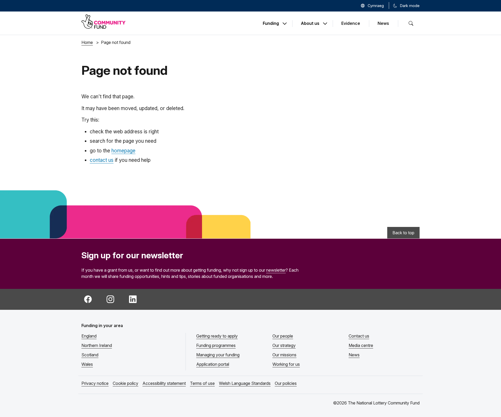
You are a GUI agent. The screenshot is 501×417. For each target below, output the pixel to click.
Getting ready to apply (217, 336)
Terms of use (202, 383)
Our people (282, 336)
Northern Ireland (96, 345)
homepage (123, 151)
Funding (271, 23)
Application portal (212, 364)
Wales (87, 364)
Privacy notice (95, 383)
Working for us (286, 364)
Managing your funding (218, 354)
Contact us (359, 336)
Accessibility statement (164, 383)
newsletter (276, 270)
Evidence (350, 23)
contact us (102, 160)
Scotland (89, 354)
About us (310, 23)
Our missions (284, 354)
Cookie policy (125, 383)
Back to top (403, 232)
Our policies (286, 383)
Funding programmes (216, 345)
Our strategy (284, 345)
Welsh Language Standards (245, 383)
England (89, 336)
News (383, 23)
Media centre (361, 345)
